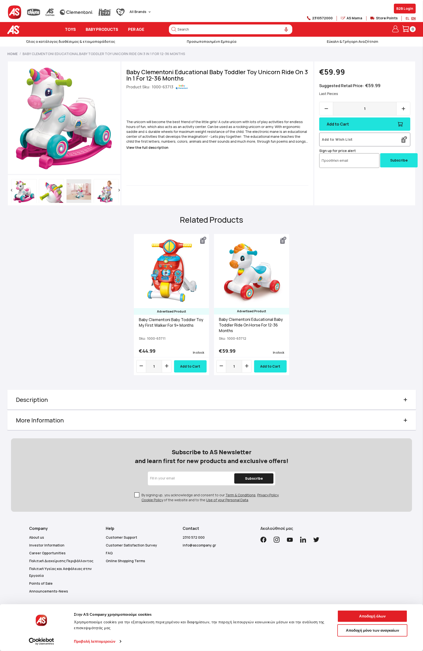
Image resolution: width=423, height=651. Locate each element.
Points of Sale (41, 583)
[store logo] (28, 29)
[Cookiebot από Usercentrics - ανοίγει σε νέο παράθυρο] (41, 641)
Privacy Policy (267, 495)
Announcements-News (48, 591)
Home (12, 53)
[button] (11, 190)
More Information (40, 420)
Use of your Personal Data (227, 500)
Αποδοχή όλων (372, 616)
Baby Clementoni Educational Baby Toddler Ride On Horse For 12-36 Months (251, 325)
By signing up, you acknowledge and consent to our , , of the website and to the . (210, 497)
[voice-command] (286, 30)
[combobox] (230, 29)
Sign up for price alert (337, 150)
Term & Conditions (240, 495)
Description (32, 399)
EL (407, 18)
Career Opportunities (47, 553)
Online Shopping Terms (125, 560)
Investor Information (46, 545)
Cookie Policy (152, 500)
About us (36, 537)
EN (413, 18)
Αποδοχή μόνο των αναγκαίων (372, 630)
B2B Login (404, 8)
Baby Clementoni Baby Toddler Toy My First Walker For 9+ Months (171, 322)
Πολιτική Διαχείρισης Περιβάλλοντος (61, 560)
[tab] (211, 399)
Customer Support (121, 537)
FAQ (109, 553)
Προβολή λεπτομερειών (94, 641)
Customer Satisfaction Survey (131, 545)
